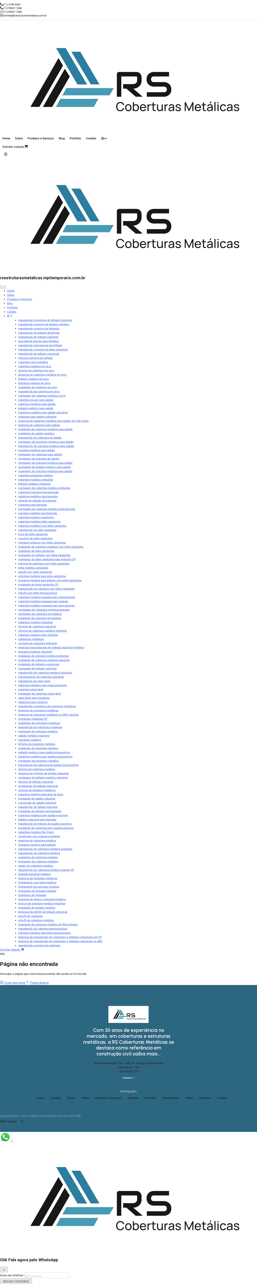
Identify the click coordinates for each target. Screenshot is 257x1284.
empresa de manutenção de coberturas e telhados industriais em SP (60, 937)
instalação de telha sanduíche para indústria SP (47, 559)
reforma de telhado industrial (35, 782)
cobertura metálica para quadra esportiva (43, 815)
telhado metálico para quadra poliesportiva (44, 752)
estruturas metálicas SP (33, 719)
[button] (128, 1138)
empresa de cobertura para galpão (39, 425)
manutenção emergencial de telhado (40, 345)
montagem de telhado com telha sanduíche (44, 555)
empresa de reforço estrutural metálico (42, 899)
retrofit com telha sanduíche (35, 572)
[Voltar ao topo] (21, 1121)
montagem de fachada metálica (37, 891)
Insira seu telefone (12, 1275)
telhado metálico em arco (33, 379)
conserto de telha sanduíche (35, 538)
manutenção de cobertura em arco (38, 391)
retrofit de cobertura (30, 916)
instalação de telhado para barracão (39, 811)
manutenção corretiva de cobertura (39, 945)
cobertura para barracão (32, 505)
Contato (91, 138)
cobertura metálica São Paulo (36, 832)
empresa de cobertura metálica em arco (42, 374)
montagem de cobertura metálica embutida (44, 488)
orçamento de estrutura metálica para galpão (45, 471)
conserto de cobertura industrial (37, 643)
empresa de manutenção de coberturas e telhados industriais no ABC (60, 941)
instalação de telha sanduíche (36, 551)
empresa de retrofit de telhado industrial (42, 912)
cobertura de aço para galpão (35, 400)
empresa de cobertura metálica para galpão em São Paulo (53, 421)
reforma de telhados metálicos (37, 790)
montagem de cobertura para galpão (40, 454)
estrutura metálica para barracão (37, 513)
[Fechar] (3, 287)
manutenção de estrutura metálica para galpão (46, 446)
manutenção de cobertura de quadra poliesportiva (48, 765)
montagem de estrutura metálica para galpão (45, 463)
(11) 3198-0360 (11, 4)
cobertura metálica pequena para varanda (43, 601)
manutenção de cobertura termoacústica (42, 928)
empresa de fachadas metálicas (37, 878)
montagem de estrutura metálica (38, 731)
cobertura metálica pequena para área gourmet (46, 605)
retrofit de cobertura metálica (35, 920)
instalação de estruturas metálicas (39, 723)
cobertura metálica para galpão (37, 404)
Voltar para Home (14, 982)
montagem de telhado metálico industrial (43, 777)
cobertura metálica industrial (35, 622)
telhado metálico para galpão (35, 408)
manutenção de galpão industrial (38, 807)
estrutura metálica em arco (34, 383)
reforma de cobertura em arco (36, 370)
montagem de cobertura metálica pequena (43, 609)
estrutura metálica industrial (35, 651)
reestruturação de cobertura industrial (41, 677)
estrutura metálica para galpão (36, 450)
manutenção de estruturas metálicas (40, 727)
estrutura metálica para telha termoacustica (44, 933)
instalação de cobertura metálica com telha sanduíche (50, 547)
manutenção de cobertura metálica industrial (45, 672)
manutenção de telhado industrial (38, 337)
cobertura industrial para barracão (38, 492)
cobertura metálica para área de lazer (40, 794)
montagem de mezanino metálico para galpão (46, 442)
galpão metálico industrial (33, 735)
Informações (170, 1098)
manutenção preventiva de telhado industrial (45, 320)
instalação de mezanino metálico (38, 748)
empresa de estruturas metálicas (38, 710)
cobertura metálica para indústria (38, 635)
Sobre (19, 138)
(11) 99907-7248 (12, 8)
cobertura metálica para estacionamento (42, 685)
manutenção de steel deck (34, 681)
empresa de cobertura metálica (37, 840)
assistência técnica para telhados (38, 341)
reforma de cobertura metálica (36, 769)
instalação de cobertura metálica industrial (44, 660)
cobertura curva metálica (33, 362)
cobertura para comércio (33, 702)
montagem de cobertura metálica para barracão (46, 509)
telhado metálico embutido (34, 484)
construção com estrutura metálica (39, 836)
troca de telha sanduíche (33, 534)
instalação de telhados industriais (38, 664)
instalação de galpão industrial (36, 798)
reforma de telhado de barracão (37, 500)
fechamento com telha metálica (37, 882)
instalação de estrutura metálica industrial (43, 656)
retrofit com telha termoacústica (37, 593)
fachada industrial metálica (34, 874)
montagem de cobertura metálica (38, 861)
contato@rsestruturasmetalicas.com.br (25, 15)
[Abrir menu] (6, 154)
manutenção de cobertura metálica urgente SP (46, 870)
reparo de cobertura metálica (35, 865)
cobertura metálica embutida (35, 479)
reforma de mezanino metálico (36, 744)
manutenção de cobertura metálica (39, 853)
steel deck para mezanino (34, 698)
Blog (62, 138)
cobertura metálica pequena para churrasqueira (46, 597)
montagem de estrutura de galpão (38, 458)
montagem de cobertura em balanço (40, 614)
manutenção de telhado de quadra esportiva (45, 824)
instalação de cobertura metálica (38, 857)
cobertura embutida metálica (35, 475)
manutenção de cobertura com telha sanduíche (46, 589)
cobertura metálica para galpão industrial (42, 412)
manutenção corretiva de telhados (38, 328)
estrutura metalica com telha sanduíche (42, 542)
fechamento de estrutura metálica (38, 886)
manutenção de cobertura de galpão (40, 437)
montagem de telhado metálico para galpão (44, 467)
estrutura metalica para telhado (37, 844)
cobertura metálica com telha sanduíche (42, 526)
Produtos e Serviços (41, 138)
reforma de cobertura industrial (37, 626)
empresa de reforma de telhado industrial (43, 773)
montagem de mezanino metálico (38, 761)
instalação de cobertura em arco (37, 387)
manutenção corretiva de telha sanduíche (43, 349)
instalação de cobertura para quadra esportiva (46, 828)
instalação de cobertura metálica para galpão (45, 429)
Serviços (205, 1098)
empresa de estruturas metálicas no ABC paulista (48, 714)
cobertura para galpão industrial (37, 416)
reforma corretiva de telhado (35, 358)
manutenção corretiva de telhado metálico (43, 324)
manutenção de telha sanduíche (37, 530)
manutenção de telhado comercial (38, 353)
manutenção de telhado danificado (39, 333)
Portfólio (75, 138)
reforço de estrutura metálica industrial (41, 903)
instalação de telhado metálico (36, 907)
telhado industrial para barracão (37, 819)
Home (6, 138)
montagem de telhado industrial (37, 668)
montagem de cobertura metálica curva (41, 395)
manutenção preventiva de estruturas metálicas (47, 706)
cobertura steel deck (30, 689)
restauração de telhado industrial (38, 786)
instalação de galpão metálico (36, 433)
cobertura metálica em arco (34, 366)
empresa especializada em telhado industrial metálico (51, 647)
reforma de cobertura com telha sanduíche (44, 563)
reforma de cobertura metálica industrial (42, 630)
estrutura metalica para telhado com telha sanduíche (49, 580)
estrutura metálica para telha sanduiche (42, 576)
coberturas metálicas (31, 639)
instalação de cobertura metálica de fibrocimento (48, 924)
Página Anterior (39, 982)
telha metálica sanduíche (33, 568)
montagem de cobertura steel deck (39, 693)
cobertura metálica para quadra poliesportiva (45, 756)
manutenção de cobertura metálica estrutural (45, 849)
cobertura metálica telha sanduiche (39, 521)
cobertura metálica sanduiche (36, 517)
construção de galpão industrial (37, 803)
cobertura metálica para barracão (38, 496)
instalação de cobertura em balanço (39, 618)
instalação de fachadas (32, 895)
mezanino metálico (29, 740)
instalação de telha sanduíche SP (38, 584)
